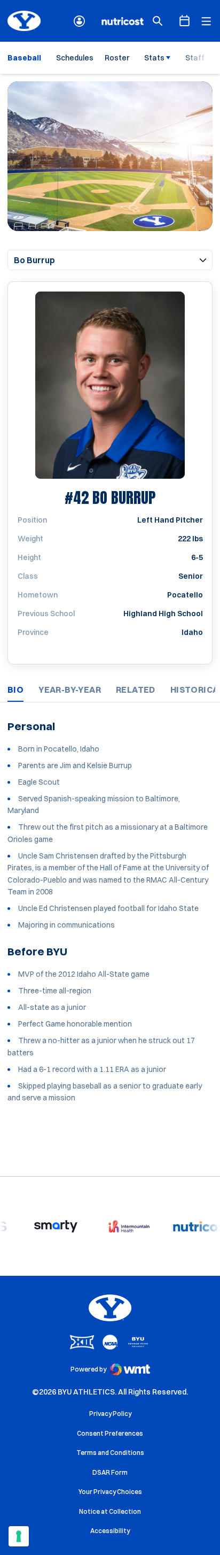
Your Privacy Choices (110, 1492)
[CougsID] (79, 21)
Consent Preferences (110, 1433)
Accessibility (110, 1530)
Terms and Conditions (110, 1453)
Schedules (74, 58)
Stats (154, 58)
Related (135, 689)
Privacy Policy (110, 1414)
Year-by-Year (69, 689)
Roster (117, 58)
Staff (195, 58)
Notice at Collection (110, 1511)
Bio (15, 689)
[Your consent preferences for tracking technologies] (19, 1536)
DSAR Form (110, 1472)
